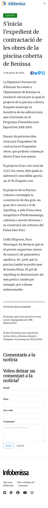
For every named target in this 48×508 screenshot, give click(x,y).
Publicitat (8, 485)
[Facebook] (17, 493)
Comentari (9, 421)
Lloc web (8, 410)
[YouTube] (25, 493)
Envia (8, 445)
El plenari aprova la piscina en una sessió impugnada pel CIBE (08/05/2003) (22, 319)
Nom (5, 399)
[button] (44, 3)
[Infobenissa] (13, 3)
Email (6, 387)
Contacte (23, 485)
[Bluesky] (4, 493)
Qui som (7, 482)
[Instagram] (32, 493)
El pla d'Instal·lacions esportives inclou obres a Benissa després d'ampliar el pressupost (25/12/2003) (22, 336)
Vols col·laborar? (26, 482)
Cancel (20, 445)
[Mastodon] (11, 493)
